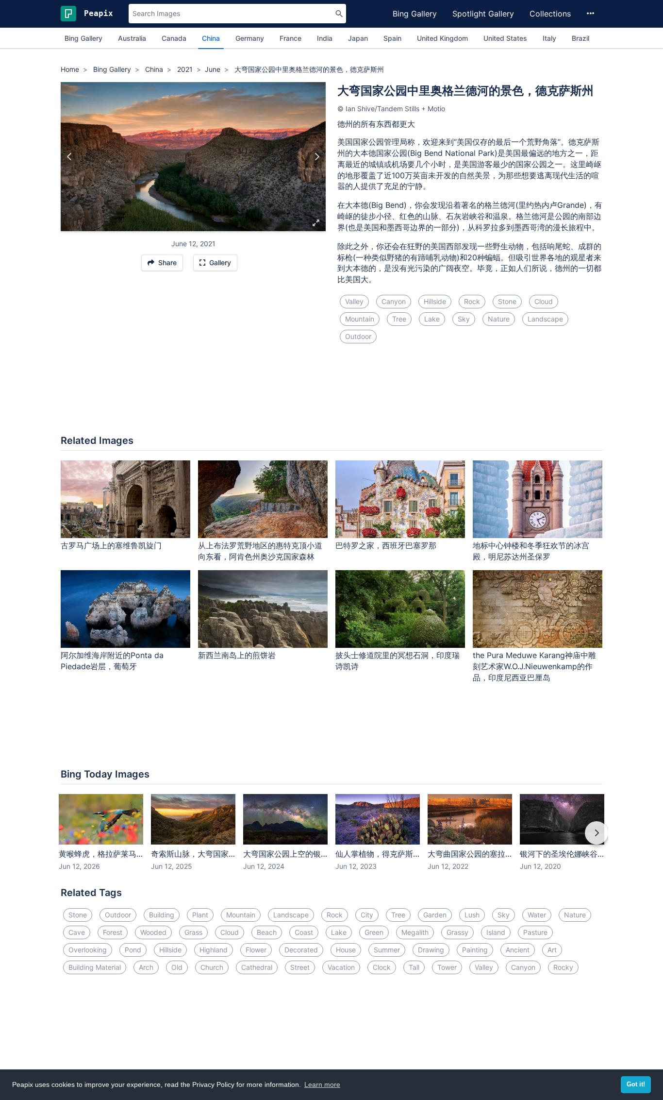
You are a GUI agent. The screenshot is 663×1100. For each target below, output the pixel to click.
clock (382, 967)
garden (435, 915)
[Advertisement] (331, 395)
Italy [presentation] (549, 38)
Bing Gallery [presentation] (83, 38)
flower (256, 950)
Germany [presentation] (249, 38)
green (374, 932)
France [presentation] (290, 38)
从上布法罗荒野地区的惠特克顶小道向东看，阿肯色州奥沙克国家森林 (260, 551)
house (346, 950)
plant (200, 915)
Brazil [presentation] (580, 38)
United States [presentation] (505, 38)
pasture (535, 932)
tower (447, 967)
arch (146, 967)
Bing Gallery (415, 13)
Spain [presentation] (392, 38)
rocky (563, 967)
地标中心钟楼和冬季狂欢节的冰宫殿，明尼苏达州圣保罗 (531, 551)
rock (472, 301)
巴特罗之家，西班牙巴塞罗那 (385, 545)
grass (193, 932)
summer (387, 950)
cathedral (256, 967)
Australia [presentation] (132, 38)
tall (414, 967)
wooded (153, 932)
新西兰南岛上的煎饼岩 (237, 655)
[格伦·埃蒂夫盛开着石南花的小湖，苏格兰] (70, 157)
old (176, 967)
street (300, 967)
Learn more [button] (322, 1084)
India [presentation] (324, 38)
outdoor (358, 336)
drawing (431, 950)
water (537, 915)
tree (399, 319)
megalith (415, 932)
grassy (457, 932)
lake (432, 319)
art (552, 950)
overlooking (87, 950)
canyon (393, 301)
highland (213, 950)
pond (133, 950)
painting (475, 950)
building (161, 915)
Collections (550, 13)
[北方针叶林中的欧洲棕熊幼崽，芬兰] (317, 157)
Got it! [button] (636, 1084)
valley (354, 301)
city (367, 915)
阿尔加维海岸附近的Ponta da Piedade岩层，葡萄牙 (112, 660)
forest (112, 932)
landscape (545, 319)
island (495, 932)
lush (472, 915)
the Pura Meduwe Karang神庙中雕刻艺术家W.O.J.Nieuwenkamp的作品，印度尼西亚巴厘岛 (534, 666)
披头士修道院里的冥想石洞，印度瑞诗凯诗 (397, 660)
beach (267, 932)
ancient (518, 950)
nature (499, 319)
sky (464, 319)
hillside (435, 301)
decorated (301, 950)
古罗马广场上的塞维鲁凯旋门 (111, 545)
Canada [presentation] (174, 38)
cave (76, 932)
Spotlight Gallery (483, 13)
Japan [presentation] (358, 38)
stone (507, 301)
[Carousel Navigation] (331, 840)
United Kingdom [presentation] (442, 38)
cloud (543, 301)
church (211, 967)
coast (304, 932)
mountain (359, 319)
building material (94, 967)
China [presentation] (211, 38)
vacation (341, 967)
